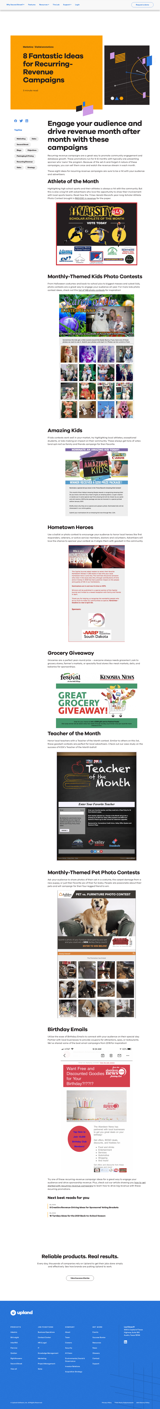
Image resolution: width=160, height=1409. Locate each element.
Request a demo (142, 5)
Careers (68, 1343)
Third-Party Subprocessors (124, 1403)
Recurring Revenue (25, 162)
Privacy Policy (107, 1403)
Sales (34, 139)
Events (95, 1332)
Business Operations (46, 1332)
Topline (18, 129)
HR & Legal (42, 1343)
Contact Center (44, 1337)
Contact (95, 1358)
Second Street (22, 144)
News (94, 1348)
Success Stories (98, 1337)
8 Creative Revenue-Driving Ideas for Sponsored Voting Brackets (84, 1207)
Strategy (31, 167)
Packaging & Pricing (25, 156)
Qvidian (13, 1353)
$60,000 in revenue (85, 198)
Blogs (19, 150)
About (67, 1332)
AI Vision (68, 1353)
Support (66, 4)
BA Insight (14, 1337)
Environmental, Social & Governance (75, 1359)
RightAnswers (16, 1358)
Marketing (28, 46)
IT (38, 1348)
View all (13, 1369)
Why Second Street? (14, 4)
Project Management (46, 1364)
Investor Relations (72, 1366)
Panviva (13, 1348)
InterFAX (14, 1343)
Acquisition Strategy (73, 1372)
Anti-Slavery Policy (143, 1403)
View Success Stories (80, 1278)
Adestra (13, 1332)
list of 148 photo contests (92, 290)
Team (67, 1337)
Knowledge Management (48, 1353)
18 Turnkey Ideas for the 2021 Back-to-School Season (78, 1215)
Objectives (32, 150)
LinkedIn (125, 1341)
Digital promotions (44, 46)
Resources (43, 4)
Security (68, 1348)
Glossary (96, 1353)
